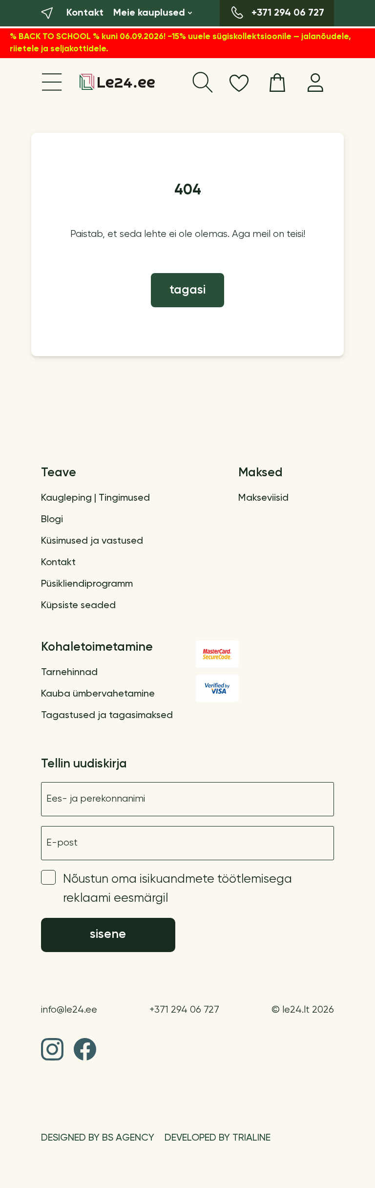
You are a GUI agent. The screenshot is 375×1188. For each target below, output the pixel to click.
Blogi (52, 520)
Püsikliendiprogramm (87, 584)
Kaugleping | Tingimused (95, 498)
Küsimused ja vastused (92, 541)
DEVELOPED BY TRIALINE (218, 1138)
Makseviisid (263, 498)
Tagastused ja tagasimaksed (107, 716)
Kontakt (58, 563)
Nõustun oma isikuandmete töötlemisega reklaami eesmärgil (177, 889)
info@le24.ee (69, 1010)
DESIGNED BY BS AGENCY (97, 1138)
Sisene (108, 935)
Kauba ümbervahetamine (98, 694)
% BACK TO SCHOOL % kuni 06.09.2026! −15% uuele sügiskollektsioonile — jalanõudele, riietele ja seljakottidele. (180, 43)
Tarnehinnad (69, 673)
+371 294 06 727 (184, 1010)
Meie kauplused (149, 13)
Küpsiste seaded (78, 606)
